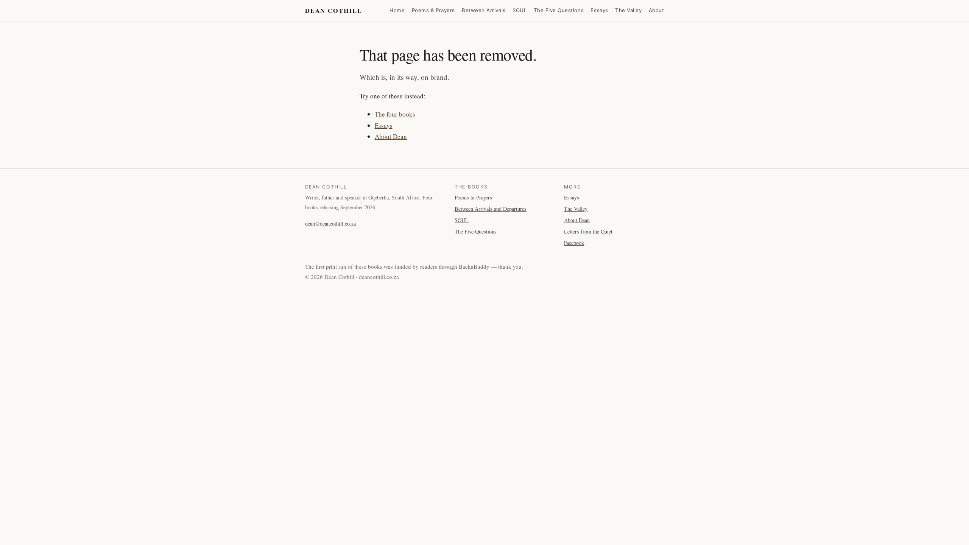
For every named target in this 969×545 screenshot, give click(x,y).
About (656, 10)
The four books (395, 114)
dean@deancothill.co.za (330, 223)
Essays (599, 10)
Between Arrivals (484, 10)
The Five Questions (559, 10)
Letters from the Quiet (588, 231)
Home (397, 10)
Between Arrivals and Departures (491, 208)
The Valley (628, 10)
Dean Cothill (334, 10)
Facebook (574, 242)
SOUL (520, 10)
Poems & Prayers (433, 10)
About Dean (391, 136)
